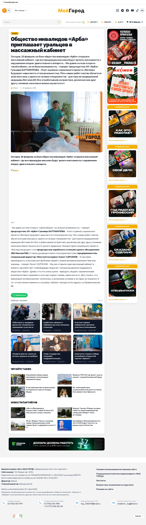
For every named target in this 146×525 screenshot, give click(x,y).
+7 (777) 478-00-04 (53, 506)
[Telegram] (122, 10)
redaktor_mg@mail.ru (127, 504)
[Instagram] (117, 10)
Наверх (138, 516)
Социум (14, 33)
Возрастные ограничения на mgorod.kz (115, 485)
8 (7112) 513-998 (51, 504)
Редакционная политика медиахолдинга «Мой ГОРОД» (118, 475)
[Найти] (59, 22)
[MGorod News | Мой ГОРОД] (73, 10)
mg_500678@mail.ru (90, 504)
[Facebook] (127, 10)
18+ (142, 10)
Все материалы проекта (117, 140)
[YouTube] (132, 10)
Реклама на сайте (104, 489)
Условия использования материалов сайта (116, 469)
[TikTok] (137, 10)
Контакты (101, 480)
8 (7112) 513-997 (15, 504)
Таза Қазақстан (10, 2)
